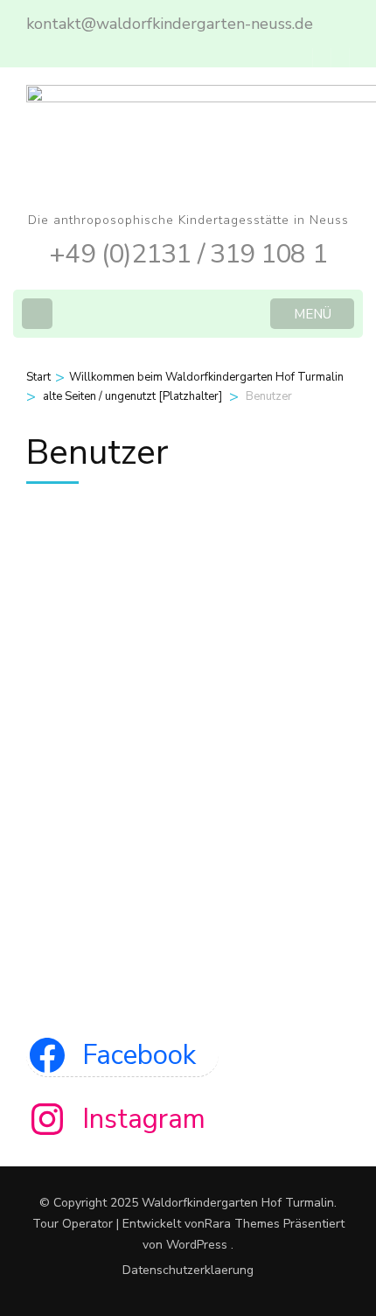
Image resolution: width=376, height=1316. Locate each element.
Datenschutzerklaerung (188, 1270)
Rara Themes (242, 1223)
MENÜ (312, 314)
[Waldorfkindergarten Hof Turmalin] (135, 522)
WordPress (196, 1244)
